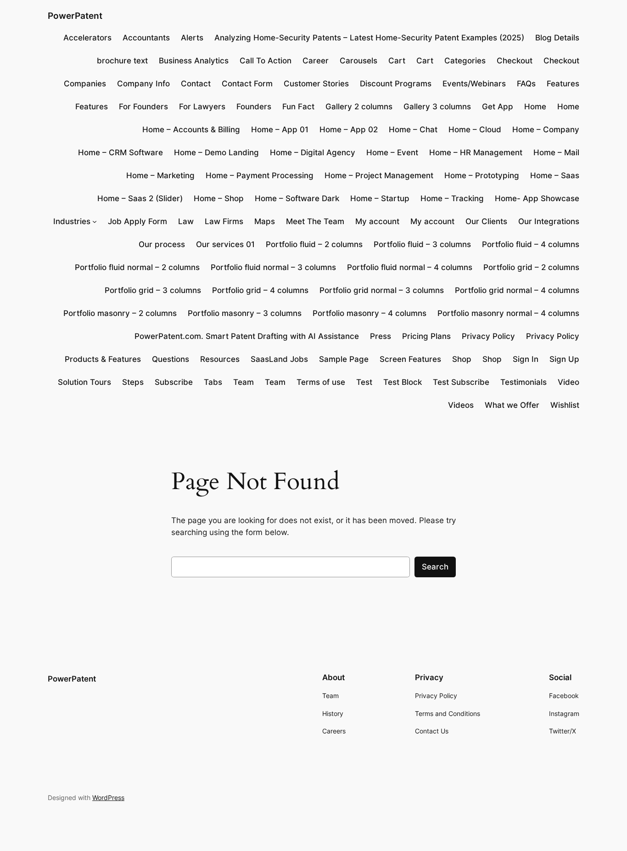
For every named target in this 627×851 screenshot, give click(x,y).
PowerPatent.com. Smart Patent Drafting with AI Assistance (246, 336)
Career (315, 60)
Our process (162, 244)
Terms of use (321, 382)
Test (364, 382)
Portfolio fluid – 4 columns (530, 244)
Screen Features (410, 359)
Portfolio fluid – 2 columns (314, 244)
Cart (396, 60)
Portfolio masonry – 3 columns (245, 313)
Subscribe (174, 382)
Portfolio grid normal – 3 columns (381, 290)
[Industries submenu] (94, 221)
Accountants (146, 37)
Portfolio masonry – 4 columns (369, 313)
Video (568, 382)
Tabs (213, 382)
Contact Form (247, 83)
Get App (497, 106)
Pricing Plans (426, 336)
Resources (220, 359)
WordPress (108, 797)
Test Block (402, 382)
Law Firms (224, 221)
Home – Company (545, 129)
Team (243, 382)
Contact (196, 83)
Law (186, 221)
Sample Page (344, 359)
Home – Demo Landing (216, 152)
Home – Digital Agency (312, 152)
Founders (253, 106)
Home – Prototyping (481, 175)
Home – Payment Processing (260, 175)
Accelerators (87, 37)
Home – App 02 (348, 129)
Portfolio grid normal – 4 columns (517, 290)
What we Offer (512, 405)
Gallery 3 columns (437, 106)
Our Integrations (548, 221)
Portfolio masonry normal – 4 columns (508, 313)
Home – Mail (556, 152)
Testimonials (523, 382)
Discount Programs (395, 83)
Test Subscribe (461, 382)
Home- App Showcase (537, 198)
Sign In (525, 359)
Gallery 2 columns (358, 106)
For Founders (143, 106)
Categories (465, 60)
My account (377, 221)
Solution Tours (84, 382)
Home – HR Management (475, 152)
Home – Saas (554, 175)
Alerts (192, 37)
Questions (170, 359)
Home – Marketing (160, 175)
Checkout (514, 60)
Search (435, 566)
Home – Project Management (379, 175)
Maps (264, 221)
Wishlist (564, 405)
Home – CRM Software (120, 152)
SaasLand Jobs (279, 359)
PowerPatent (75, 15)
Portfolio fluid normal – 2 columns (137, 267)
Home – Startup (379, 198)
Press (380, 336)
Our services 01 (225, 244)
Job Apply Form (137, 221)
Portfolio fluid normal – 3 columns (273, 267)
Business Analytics (194, 60)
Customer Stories (316, 83)
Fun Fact (298, 106)
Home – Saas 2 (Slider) (140, 198)
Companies (85, 83)
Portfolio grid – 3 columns (153, 290)
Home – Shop (219, 198)
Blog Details (557, 37)
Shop (461, 359)
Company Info (143, 83)
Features (563, 83)
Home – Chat (413, 129)
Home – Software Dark (297, 198)
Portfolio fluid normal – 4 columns (409, 267)
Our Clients (486, 221)
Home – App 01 (279, 129)
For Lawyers (202, 106)
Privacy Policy (488, 336)
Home (535, 106)
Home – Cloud (474, 129)
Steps (133, 382)
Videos (461, 405)
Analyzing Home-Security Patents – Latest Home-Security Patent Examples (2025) (369, 37)
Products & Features (103, 359)
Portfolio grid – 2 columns (531, 267)
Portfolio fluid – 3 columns (422, 244)
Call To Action (265, 60)
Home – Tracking (452, 198)
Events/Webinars (474, 83)
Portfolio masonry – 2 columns (120, 313)
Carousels (358, 60)
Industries (71, 221)
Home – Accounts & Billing (191, 129)
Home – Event (392, 152)
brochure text (122, 60)
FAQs (526, 83)
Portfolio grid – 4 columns (260, 290)
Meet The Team (315, 221)
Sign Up (564, 359)
